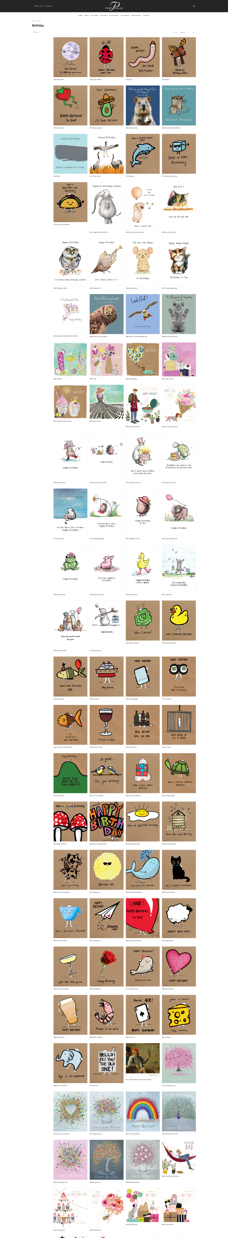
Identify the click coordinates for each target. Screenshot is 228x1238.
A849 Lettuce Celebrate (132, 643)
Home (33, 20)
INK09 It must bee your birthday (135, 232)
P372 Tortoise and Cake (168, 482)
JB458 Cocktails (57, 379)
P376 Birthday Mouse (59, 482)
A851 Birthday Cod (58, 699)
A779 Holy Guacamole (96, 128)
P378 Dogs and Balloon (60, 650)
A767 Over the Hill (58, 795)
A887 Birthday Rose (95, 989)
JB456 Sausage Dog (131, 379)
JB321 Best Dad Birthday (133, 426)
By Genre (94, 15)
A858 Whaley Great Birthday (134, 892)
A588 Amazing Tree (95, 1182)
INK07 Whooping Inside (60, 288)
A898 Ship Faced (94, 699)
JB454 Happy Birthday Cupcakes (62, 421)
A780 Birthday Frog (58, 128)
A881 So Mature (166, 1037)
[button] (194, 6)
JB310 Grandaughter (59, 1230)
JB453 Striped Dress (95, 421)
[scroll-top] (224, 1234)
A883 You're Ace (130, 1037)
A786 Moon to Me (58, 79)
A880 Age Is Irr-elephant (60, 1085)
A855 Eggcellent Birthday (133, 844)
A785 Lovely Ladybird (96, 79)
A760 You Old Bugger (132, 699)
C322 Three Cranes (95, 176)
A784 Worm (129, 79)
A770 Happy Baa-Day (168, 940)
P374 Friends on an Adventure (98, 482)
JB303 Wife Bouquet (95, 1230)
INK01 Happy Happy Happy (170, 288)
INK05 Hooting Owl (95, 288)
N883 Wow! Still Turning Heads (98, 336)
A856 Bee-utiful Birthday (169, 844)
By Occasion (114, 15)
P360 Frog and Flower (59, 594)
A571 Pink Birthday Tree (169, 1085)
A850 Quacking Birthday (169, 643)
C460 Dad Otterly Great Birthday (171, 128)
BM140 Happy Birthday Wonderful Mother (65, 336)
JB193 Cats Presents (167, 1224)
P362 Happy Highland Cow (169, 538)
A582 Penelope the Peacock (170, 1134)
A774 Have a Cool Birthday (169, 176)
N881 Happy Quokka (131, 128)
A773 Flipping (130, 176)
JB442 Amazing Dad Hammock (170, 1176)
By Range (103, 15)
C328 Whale (56, 176)
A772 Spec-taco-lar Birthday (61, 224)
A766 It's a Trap (166, 747)
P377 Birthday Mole (95, 650)
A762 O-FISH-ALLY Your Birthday (62, 747)
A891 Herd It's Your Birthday (61, 892)
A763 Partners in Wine (96, 747)
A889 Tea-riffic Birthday (60, 940)
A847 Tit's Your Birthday (96, 795)
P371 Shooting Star (58, 538)
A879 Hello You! (94, 1085)
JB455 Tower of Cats (167, 379)
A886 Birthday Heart (167, 989)
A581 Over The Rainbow (132, 1134)
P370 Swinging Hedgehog (97, 538)
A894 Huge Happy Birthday (133, 940)
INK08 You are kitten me (169, 232)
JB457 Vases (93, 379)
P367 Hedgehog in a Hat (132, 538)
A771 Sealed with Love (132, 989)
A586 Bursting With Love (60, 1182)
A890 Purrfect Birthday (168, 892)
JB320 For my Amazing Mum (170, 426)
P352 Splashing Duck (132, 594)
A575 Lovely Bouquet (96, 1134)
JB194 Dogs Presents (131, 1224)
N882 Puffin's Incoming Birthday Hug (136, 336)
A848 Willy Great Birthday (133, 795)
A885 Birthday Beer (58, 1037)
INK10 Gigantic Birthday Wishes (99, 232)
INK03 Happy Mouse (131, 288)
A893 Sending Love (95, 940)
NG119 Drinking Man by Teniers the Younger (138, 1079)
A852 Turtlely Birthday (168, 795)
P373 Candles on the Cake (133, 482)
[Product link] (70, 59)
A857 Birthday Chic (95, 892)
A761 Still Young (166, 699)
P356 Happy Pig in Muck (96, 594)
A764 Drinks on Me (131, 747)
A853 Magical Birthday (59, 844)
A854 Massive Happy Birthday (98, 844)
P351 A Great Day (167, 594)
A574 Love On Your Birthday (61, 1134)
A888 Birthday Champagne (61, 989)
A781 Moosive (166, 79)
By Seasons (125, 15)
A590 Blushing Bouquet (132, 1182)
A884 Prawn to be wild (96, 1037)
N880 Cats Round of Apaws (169, 336)
